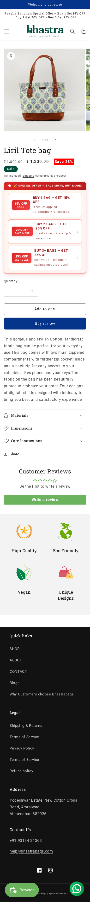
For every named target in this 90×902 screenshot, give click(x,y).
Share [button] (14, 454)
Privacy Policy (22, 748)
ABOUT (16, 660)
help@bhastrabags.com (31, 851)
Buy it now (45, 323)
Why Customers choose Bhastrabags (42, 694)
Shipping (28, 175)
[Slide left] (34, 140)
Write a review (45, 499)
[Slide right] (56, 140)
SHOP (15, 649)
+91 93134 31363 (26, 840)
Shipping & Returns (26, 725)
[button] (6, 31)
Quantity (11, 281)
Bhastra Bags (38, 893)
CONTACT (18, 671)
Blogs (14, 683)
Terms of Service (24, 737)
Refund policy (21, 771)
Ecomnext (62, 893)
